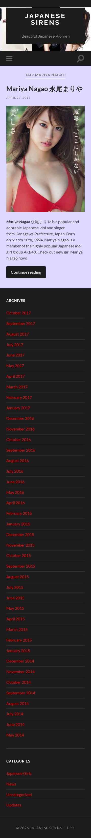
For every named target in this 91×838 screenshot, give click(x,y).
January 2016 (18, 523)
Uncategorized (19, 794)
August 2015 (17, 576)
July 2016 (14, 471)
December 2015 (20, 534)
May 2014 (15, 734)
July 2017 (14, 344)
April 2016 (15, 502)
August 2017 (17, 334)
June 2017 (15, 354)
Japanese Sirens (45, 19)
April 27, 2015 (18, 97)
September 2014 (20, 692)
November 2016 (20, 428)
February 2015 (19, 640)
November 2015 (20, 545)
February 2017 (19, 397)
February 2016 (19, 513)
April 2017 (15, 376)
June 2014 (15, 724)
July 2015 (14, 587)
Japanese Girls (19, 773)
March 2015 (17, 629)
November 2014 (20, 671)
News (11, 783)
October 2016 (18, 439)
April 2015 (15, 618)
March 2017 (17, 386)
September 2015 (20, 566)
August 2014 (17, 703)
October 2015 (18, 555)
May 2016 (15, 492)
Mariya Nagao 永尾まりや (44, 89)
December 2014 (20, 660)
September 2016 (20, 450)
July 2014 (14, 713)
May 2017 (15, 365)
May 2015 (15, 608)
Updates (13, 804)
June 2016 (15, 481)
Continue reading (26, 272)
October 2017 (18, 312)
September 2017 (20, 323)
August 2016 (17, 460)
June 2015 (15, 597)
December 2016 (20, 418)
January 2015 (18, 650)
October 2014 (18, 682)
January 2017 (18, 407)
